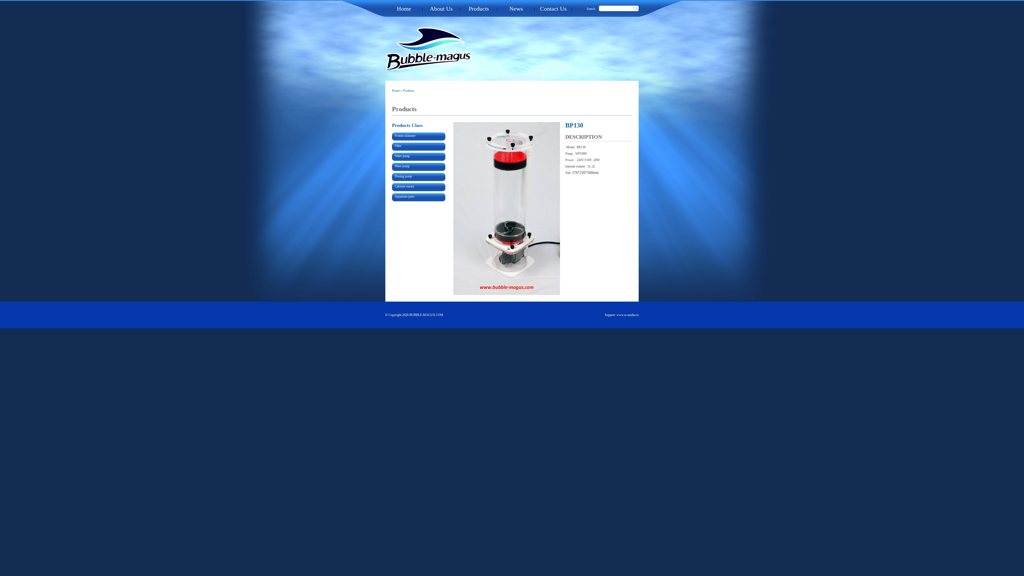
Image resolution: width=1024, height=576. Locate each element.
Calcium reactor (404, 186)
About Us (441, 8)
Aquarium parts (404, 196)
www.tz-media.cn (628, 315)
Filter (398, 146)
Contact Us (553, 8)
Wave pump (402, 166)
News (516, 8)
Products (479, 8)
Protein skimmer (405, 136)
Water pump (402, 156)
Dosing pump (403, 176)
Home (404, 8)
